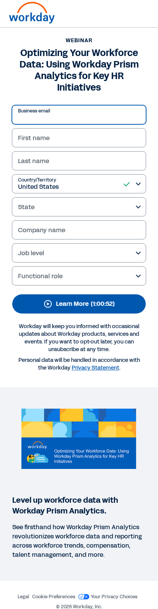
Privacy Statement (95, 367)
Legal (23, 597)
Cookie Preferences (53, 597)
